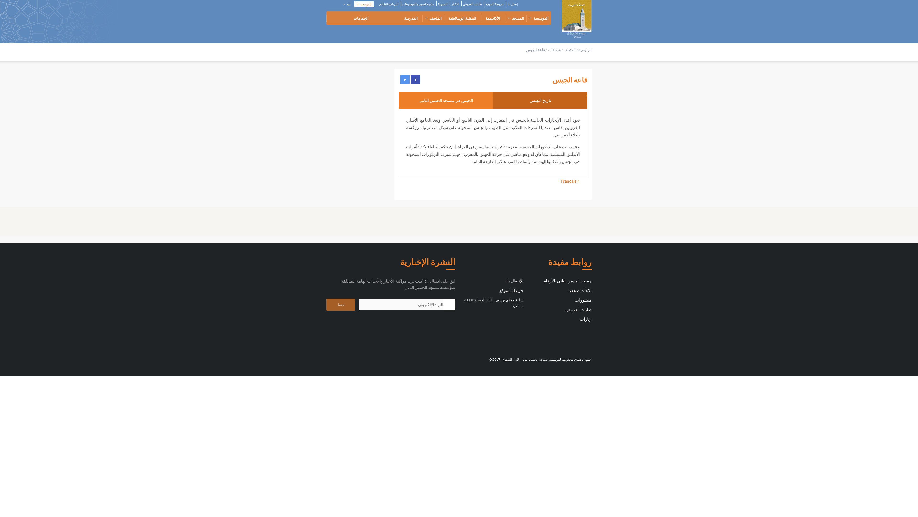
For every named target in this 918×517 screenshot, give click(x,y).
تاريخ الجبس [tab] (540, 100)
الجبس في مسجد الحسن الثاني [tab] (446, 100)
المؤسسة (541, 18)
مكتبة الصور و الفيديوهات (418, 4)
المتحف (436, 18)
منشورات (583, 300)
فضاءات (554, 49)
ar (348, 5)
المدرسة (411, 18)
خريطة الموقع (495, 4)
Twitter (405, 79)
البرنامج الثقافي (388, 4)
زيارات (586, 319)
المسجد (518, 18)
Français (568, 181)
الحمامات (361, 18)
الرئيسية (585, 49)
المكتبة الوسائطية (462, 18)
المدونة (443, 4)
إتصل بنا (513, 4)
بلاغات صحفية (580, 290)
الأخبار (455, 4)
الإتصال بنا (515, 280)
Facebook (415, 79)
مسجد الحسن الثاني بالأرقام (567, 280)
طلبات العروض (472, 4)
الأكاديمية (493, 18)
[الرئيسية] (577, 19)
